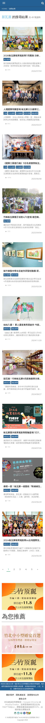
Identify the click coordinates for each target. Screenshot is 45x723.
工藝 (5, 113)
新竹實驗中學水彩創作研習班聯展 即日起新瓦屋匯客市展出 (22, 271)
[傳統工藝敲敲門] (22, 596)
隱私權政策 (20, 695)
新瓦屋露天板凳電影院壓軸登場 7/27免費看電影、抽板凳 (22, 432)
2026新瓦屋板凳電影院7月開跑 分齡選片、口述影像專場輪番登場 (22, 55)
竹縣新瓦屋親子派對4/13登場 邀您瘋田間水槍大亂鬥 (22, 217)
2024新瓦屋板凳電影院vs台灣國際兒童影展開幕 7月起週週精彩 (22, 540)
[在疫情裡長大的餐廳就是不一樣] (22, 639)
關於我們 (10, 695)
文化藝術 (19, 113)
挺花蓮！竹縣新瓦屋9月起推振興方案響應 (22, 378)
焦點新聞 (35, 113)
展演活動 (27, 113)
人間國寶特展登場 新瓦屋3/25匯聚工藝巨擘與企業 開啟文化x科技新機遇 (22, 109)
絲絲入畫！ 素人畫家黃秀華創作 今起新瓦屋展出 (22, 325)
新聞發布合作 (33, 695)
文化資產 (12, 113)
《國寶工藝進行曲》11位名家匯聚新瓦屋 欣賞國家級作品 (21, 163)
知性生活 (7, 329)
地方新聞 (7, 59)
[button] (42, 3)
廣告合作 (22, 699)
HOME (4, 9)
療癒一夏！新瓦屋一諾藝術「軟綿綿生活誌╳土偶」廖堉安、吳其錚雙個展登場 (21, 486)
